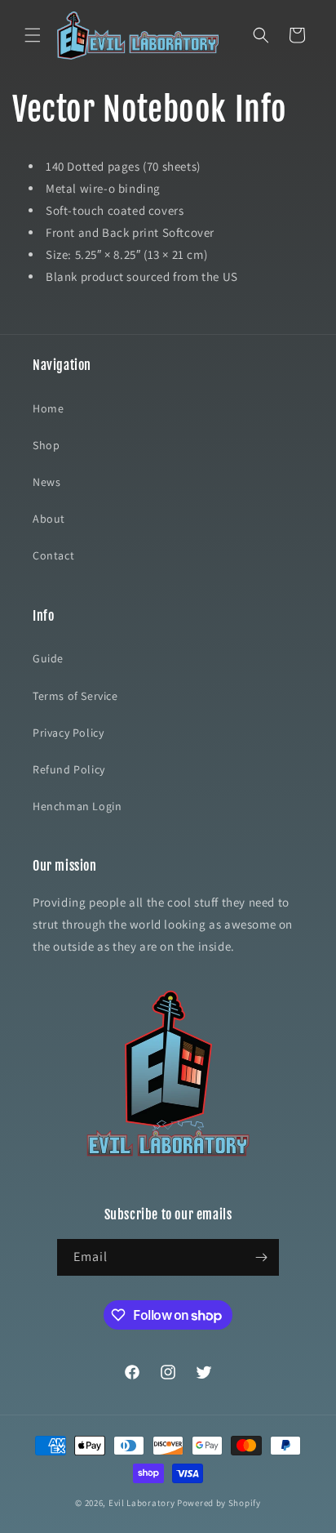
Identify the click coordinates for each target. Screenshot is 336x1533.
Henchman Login (77, 806)
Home (48, 408)
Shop (46, 445)
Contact (53, 555)
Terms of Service (75, 696)
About (49, 518)
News (46, 482)
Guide (48, 658)
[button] (33, 35)
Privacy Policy (68, 732)
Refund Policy (69, 769)
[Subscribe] (261, 1257)
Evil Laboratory (141, 1502)
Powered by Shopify (219, 1502)
